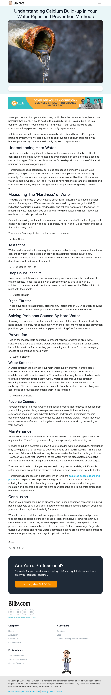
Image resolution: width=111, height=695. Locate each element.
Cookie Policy (14, 642)
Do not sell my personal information (73, 638)
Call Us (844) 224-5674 (36, 584)
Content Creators (16, 663)
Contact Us (13, 638)
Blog (59, 635)
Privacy (45, 691)
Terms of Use (56, 691)
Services (61, 631)
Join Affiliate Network (17, 659)
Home (11, 631)
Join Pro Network (16, 656)
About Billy (13, 635)
